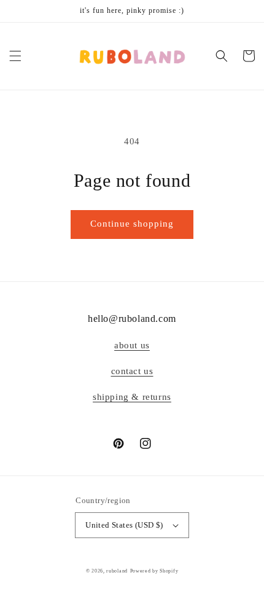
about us (132, 345)
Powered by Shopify (154, 571)
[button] (15, 55)
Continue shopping (132, 224)
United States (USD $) (124, 525)
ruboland (117, 571)
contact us (132, 371)
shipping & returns (132, 397)
